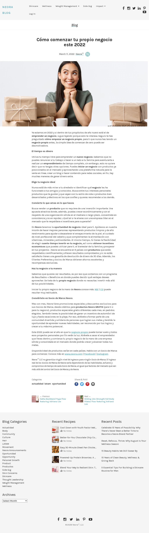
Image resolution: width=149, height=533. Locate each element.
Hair (4, 440)
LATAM (48, 383)
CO (101, 289)
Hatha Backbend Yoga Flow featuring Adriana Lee (53, 400)
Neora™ (80, 54)
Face (86, 354)
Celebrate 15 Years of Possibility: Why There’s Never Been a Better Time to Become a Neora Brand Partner (120, 430)
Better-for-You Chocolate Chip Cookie (78, 437)
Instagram (102, 354)
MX (96, 289)
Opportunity (8, 456)
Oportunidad (59, 383)
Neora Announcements (14, 450)
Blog (74, 25)
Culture (6, 437)
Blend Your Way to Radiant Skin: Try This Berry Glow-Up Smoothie (78, 467)
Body (5, 430)
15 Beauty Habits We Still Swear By (119, 450)
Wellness (47, 6)
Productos (7, 466)
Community (8, 434)
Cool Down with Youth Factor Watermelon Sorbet (78, 427)
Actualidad (37, 383)
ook (93, 354)
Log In (32, 13)
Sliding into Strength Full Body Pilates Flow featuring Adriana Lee (99, 401)
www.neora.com (73, 354)
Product (6, 463)
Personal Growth (10, 460)
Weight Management (66, 6)
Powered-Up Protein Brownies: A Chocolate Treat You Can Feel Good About (78, 457)
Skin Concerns (9, 473)
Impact (99, 6)
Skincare (33, 6)
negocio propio (79, 332)
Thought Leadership (12, 479)
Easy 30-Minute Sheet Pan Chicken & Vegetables (78, 447)
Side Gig (87, 6)
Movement (8, 447)
